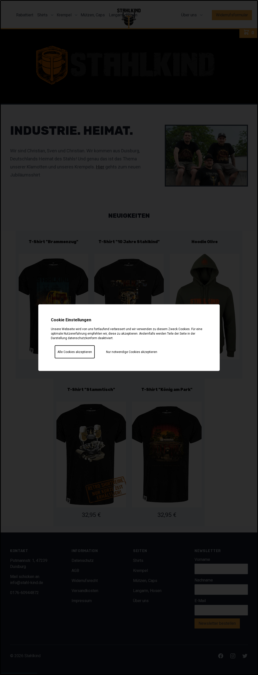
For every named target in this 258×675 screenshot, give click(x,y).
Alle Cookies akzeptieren (74, 351)
